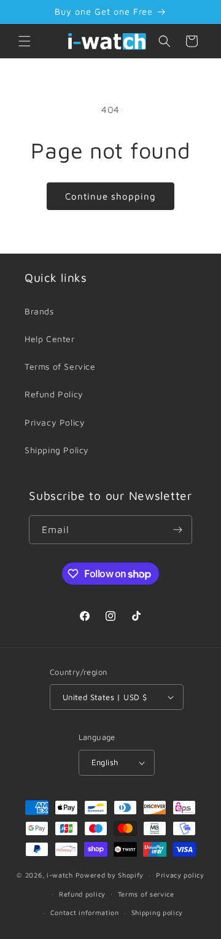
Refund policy (82, 894)
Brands (39, 311)
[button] (24, 41)
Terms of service (146, 894)
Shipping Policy (57, 450)
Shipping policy (157, 912)
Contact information (84, 912)
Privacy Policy (55, 422)
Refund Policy (54, 394)
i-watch (60, 875)
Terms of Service (60, 366)
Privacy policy (180, 875)
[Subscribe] (178, 529)
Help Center (50, 338)
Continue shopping (110, 196)
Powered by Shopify (110, 875)
